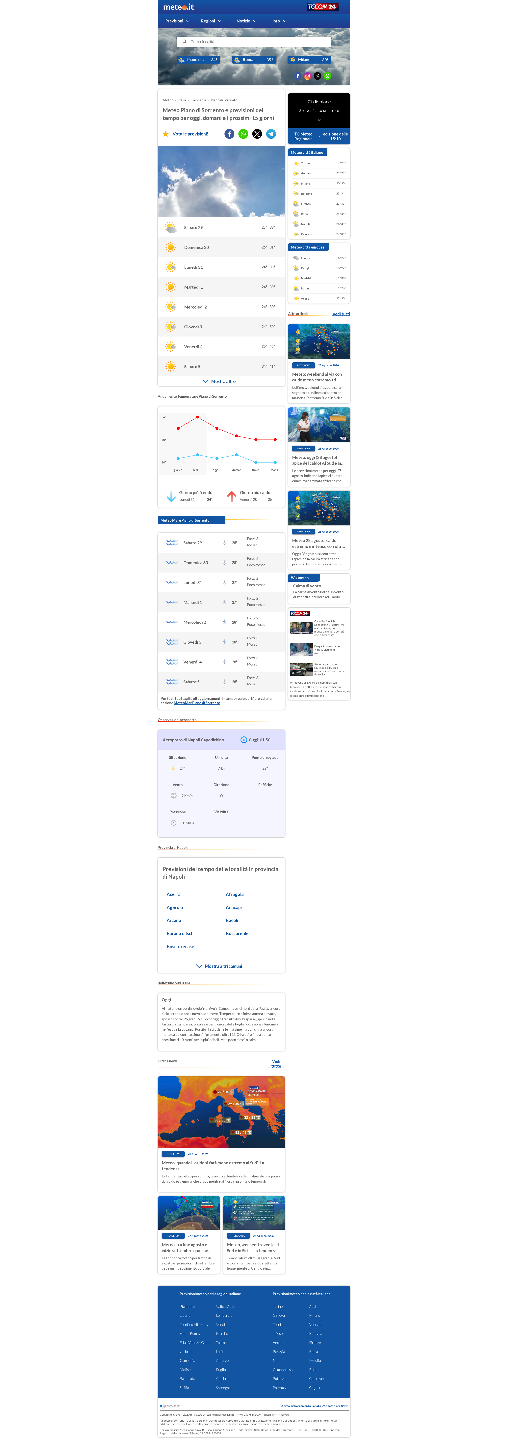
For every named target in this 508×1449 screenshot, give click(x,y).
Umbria (185, 1351)
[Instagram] (308, 76)
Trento (278, 1324)
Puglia (221, 1369)
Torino (278, 1306)
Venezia (315, 1324)
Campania (187, 1360)
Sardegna (223, 1387)
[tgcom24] (323, 7)
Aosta (313, 1306)
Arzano (174, 920)
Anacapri (234, 907)
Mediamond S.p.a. (190, 1430)
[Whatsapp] (243, 134)
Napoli (278, 1360)
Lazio (220, 1351)
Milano (314, 1315)
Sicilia (184, 1387)
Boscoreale (237, 933)
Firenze (315, 1342)
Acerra (174, 894)
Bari (312, 1369)
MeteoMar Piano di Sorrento (197, 703)
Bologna (315, 1333)
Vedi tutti (341, 313)
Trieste (278, 1333)
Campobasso (283, 1369)
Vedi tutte (276, 1063)
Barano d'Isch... (181, 933)
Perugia (279, 1351)
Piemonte (187, 1306)
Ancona (278, 1342)
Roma (313, 1351)
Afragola (235, 894)
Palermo (279, 1387)
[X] (317, 76)
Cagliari (315, 1387)
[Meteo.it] (179, 7)
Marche (222, 1333)
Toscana (222, 1342)
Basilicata (187, 1378)
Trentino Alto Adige (195, 1324)
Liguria (185, 1315)
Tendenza (173, 1153)
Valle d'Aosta (226, 1306)
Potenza (279, 1378)
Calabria (222, 1378)
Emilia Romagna (192, 1333)
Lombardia (224, 1315)
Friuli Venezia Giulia (195, 1342)
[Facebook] (298, 76)
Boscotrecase (180, 946)
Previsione (303, 365)
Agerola (175, 907)
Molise (185, 1369)
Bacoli (232, 920)
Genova (279, 1315)
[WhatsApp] (327, 76)
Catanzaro (317, 1378)
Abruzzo (222, 1360)
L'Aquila (315, 1360)
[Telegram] (271, 134)
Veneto (221, 1324)
